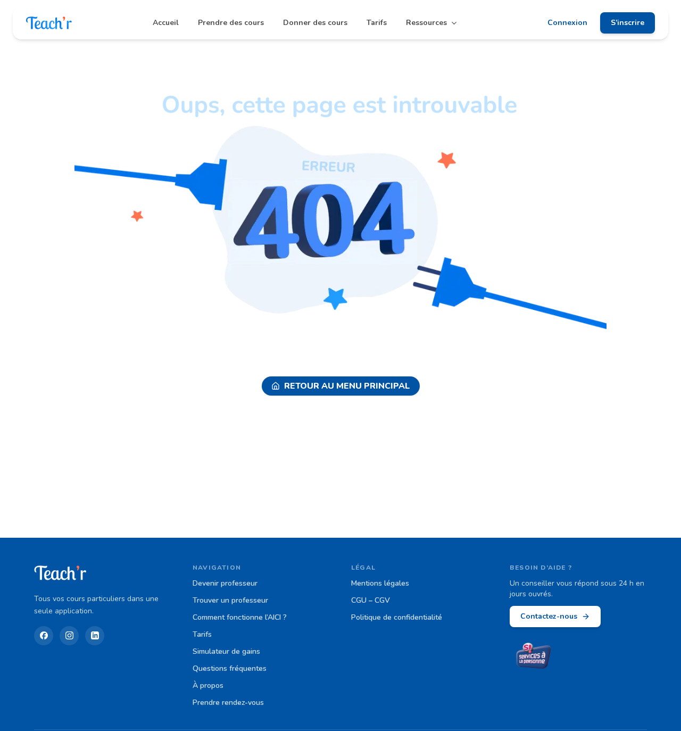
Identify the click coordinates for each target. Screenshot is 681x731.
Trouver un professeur (230, 600)
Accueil (166, 23)
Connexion (567, 23)
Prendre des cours (231, 23)
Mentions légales (380, 583)
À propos (208, 685)
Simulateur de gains (226, 651)
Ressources (426, 23)
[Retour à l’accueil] (49, 23)
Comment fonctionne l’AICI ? (240, 617)
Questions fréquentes (230, 668)
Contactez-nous (548, 616)
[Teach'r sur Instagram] (69, 635)
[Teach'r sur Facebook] (43, 635)
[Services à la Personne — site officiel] (534, 657)
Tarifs (377, 23)
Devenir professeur (225, 583)
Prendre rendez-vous (228, 702)
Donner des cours (315, 23)
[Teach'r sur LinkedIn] (94, 635)
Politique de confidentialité (396, 617)
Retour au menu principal (347, 386)
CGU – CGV (370, 600)
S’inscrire (627, 23)
